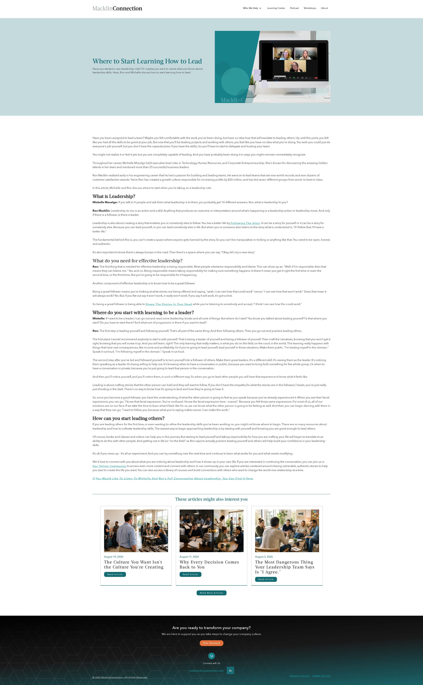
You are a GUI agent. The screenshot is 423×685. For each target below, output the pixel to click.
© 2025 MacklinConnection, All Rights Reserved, (120, 677)
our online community (109, 466)
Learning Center (276, 8)
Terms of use (321, 676)
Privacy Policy (300, 676)
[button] (252, 8)
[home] (117, 8)
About (324, 8)
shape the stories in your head (169, 304)
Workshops (310, 8)
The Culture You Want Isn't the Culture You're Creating (134, 564)
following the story (245, 223)
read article (115, 574)
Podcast (294, 8)
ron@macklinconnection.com (206, 670)
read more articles (211, 593)
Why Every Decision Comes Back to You (209, 564)
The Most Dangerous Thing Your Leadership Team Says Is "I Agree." (285, 567)
